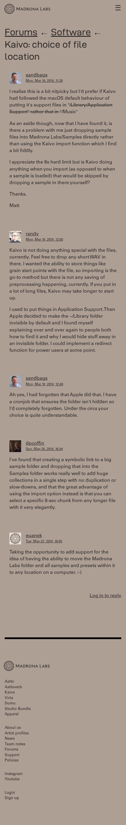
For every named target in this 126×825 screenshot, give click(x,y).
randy (32, 234)
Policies (11, 761)
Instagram (14, 774)
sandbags (36, 75)
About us (13, 728)
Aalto (9, 682)
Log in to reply (105, 596)
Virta (9, 698)
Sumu (10, 704)
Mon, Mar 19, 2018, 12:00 (44, 239)
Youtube (12, 779)
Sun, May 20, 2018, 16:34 (44, 449)
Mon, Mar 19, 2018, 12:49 (44, 384)
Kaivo (10, 693)
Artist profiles (17, 734)
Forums (21, 32)
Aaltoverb (13, 687)
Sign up (12, 798)
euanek (34, 536)
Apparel (12, 714)
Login (10, 793)
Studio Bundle (18, 709)
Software (71, 32)
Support (12, 755)
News (10, 739)
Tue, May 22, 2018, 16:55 (44, 541)
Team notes (15, 744)
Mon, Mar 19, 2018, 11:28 (44, 81)
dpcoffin (35, 443)
